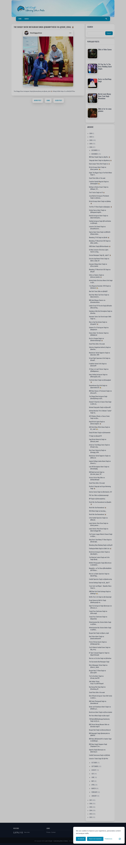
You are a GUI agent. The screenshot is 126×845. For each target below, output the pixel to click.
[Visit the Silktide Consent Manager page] (120, 839)
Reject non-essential (95, 839)
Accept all (81, 839)
